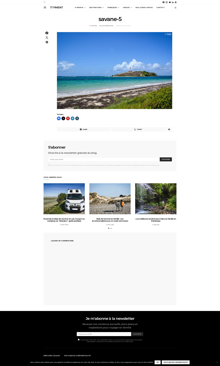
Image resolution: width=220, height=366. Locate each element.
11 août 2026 (110, 224)
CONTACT (160, 7)
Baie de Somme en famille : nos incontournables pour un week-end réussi (110, 220)
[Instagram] (167, 2)
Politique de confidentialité (77, 355)
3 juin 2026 (155, 224)
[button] (175, 7)
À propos (79, 7)
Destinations (95, 7)
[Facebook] (163, 2)
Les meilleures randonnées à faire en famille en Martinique (156, 220)
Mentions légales (52, 355)
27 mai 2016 (93, 25)
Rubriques (112, 7)
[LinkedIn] (173, 2)
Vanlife (126, 7)
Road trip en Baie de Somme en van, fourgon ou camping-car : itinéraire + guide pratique (64, 220)
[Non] (217, 362)
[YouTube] (170, 2)
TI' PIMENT (56, 7)
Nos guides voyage (144, 7)
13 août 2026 (64, 224)
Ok (158, 362)
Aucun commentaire (106, 25)
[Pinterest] (175, 2)
